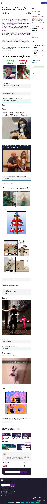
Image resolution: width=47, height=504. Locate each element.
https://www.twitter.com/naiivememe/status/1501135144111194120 (11, 419)
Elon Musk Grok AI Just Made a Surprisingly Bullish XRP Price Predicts (11, 429)
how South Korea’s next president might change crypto (18, 42)
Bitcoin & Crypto (30, 479)
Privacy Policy (40, 498)
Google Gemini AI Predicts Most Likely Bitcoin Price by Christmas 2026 (11, 427)
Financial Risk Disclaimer (43, 484)
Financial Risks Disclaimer (44, 498)
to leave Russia (26, 47)
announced (8, 47)
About (40, 479)
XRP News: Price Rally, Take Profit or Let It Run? (9, 430)
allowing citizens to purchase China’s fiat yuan (19, 34)
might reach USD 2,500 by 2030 (11, 24)
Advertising (44, 500)
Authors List (42, 16)
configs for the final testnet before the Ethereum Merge (15, 22)
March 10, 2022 (13, 294)
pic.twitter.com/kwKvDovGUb (7, 341)
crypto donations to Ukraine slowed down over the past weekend (14, 25)
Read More (7, 459)
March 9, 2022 (16, 101)
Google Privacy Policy (20, 473)
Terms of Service (25, 473)
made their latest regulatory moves (11, 38)
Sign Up (23, 472)
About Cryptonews (34, 498)
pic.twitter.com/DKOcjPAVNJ (13, 100)
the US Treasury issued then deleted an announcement (19, 39)
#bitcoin (10, 85)
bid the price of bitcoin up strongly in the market (14, 20)
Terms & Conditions (29, 498)
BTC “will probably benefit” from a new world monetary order (22, 33)
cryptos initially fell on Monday (18, 19)
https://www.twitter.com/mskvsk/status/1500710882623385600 (10, 285)
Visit (42, 28)
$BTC (7, 93)
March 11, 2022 (17, 86)
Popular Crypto (19, 479)
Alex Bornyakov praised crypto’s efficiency (11, 28)
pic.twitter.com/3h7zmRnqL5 (11, 93)
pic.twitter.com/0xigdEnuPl (7, 293)
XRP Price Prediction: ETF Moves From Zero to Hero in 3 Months (11, 428)
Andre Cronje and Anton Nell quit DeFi (15, 23)
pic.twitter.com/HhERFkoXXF (14, 86)
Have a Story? (39, 500)
